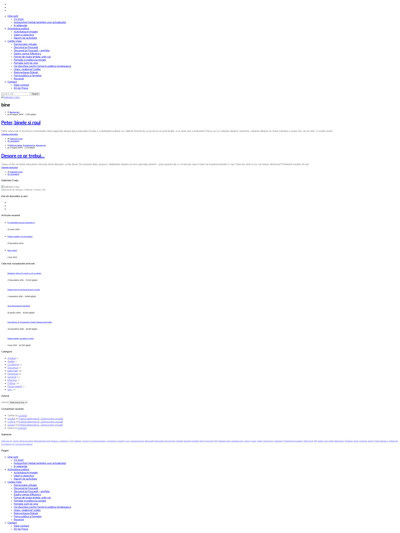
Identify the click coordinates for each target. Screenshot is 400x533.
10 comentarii (13, 141)
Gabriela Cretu (16, 139)
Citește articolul (9, 134)
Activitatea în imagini (26, 31)
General (15, 112)
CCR (71, 441)
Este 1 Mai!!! (12, 250)
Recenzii (19, 78)
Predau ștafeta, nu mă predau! (20, 236)
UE (13, 444)
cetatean (77, 441)
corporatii (121, 441)
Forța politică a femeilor (28, 75)
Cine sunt (13, 16)
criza (127, 441)
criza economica (137, 441)
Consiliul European (98, 441)
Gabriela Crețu (237, 441)
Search (35, 94)
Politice (11, 383)
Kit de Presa (21, 88)
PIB (315, 441)
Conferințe (13, 364)
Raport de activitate (25, 37)
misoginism (268, 441)
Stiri (10, 389)
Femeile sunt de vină (26, 63)
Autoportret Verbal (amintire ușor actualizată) (40, 22)
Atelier (11, 361)
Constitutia (111, 441)
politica (321, 441)
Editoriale (16, 145)
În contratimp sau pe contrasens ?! (21, 222)
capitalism (63, 441)
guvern (253, 441)
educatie (187, 441)
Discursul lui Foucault (26, 47)
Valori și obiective (24, 34)
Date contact (21, 84)
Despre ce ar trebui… (23, 156)
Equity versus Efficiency (27, 53)
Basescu (55, 441)
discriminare (170, 441)
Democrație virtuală (25, 44)
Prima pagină (15, 386)
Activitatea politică (18, 28)
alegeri (16, 441)
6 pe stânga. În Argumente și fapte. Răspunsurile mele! (30, 322)
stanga (371, 441)
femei (202, 441)
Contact (12, 81)
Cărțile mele (15, 41)
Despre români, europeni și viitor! (21, 338)
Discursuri (13, 367)
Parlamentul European (293, 441)
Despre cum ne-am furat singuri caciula (24, 290)
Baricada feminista (42, 441)
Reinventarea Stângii (26, 72)
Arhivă (4, 402)
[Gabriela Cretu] (10, 97)
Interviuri (12, 380)
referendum (339, 441)
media (259, 441)
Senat (355, 441)
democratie (149, 441)
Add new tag (6, 441)
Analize (12, 358)
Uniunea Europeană (23, 444)
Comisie (85, 441)
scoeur (11, 424)
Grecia (247, 441)
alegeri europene (26, 441)
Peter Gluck (308, 441)
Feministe (29, 145)
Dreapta (179, 441)
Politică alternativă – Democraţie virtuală (40, 418)
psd (326, 441)
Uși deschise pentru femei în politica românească (42, 66)
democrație (159, 441)
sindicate (363, 441)
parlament (278, 441)
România (349, 441)
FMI (215, 441)
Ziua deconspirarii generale (19, 306)
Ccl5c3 (11, 421)
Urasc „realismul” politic (27, 69)
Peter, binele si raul (20, 122)
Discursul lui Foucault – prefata (32, 50)
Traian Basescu (381, 441)
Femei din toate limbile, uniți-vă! (32, 56)
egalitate (195, 441)
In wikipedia (20, 25)
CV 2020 (19, 19)
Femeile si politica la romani (30, 59)
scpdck (11, 418)
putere (331, 441)
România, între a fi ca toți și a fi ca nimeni (24, 273)
